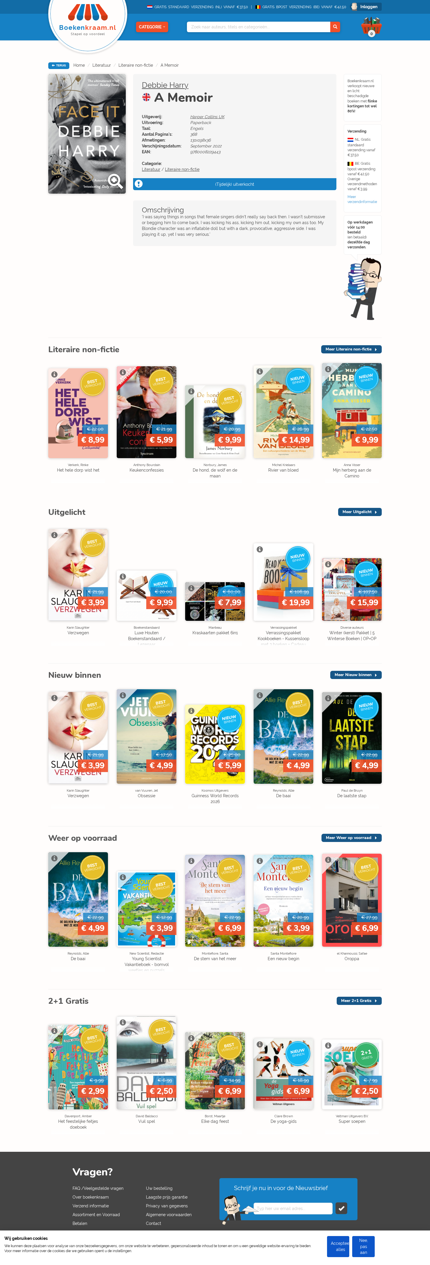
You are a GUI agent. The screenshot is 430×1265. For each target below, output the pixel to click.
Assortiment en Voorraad (96, 1214)
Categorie (150, 27)
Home (79, 65)
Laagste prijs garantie (167, 1197)
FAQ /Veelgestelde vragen (98, 1188)
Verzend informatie (91, 1206)
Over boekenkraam (91, 1197)
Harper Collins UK (207, 116)
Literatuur (101, 65)
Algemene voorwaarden (169, 1214)
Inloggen (368, 6)
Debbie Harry (165, 85)
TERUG (60, 65)
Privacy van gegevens (167, 1206)
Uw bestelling (159, 1188)
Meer (348, 349)
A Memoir (170, 65)
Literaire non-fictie (135, 65)
